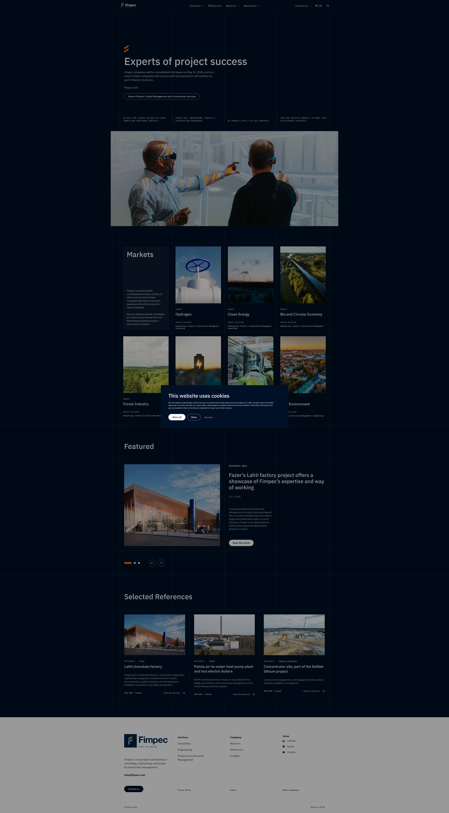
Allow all (177, 417)
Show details (208, 417)
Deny (194, 417)
